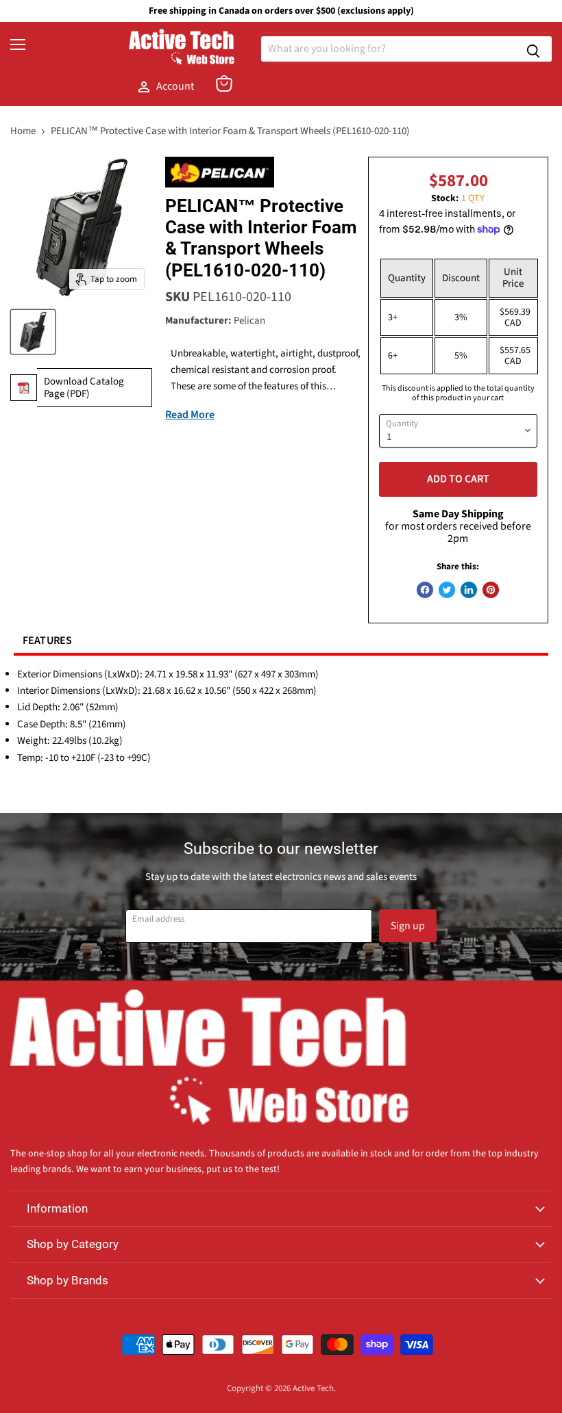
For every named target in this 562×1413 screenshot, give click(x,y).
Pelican (249, 320)
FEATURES (48, 640)
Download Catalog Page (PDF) (84, 387)
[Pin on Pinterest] (490, 590)
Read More (190, 414)
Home (23, 131)
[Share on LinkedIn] (469, 590)
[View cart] (224, 83)
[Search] (533, 49)
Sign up (408, 925)
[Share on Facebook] (425, 590)
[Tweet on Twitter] (447, 590)
